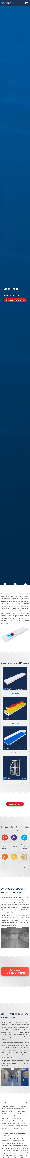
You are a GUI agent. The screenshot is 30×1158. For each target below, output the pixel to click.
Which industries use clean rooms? (15, 1103)
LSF (15, 782)
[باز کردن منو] (27, 3)
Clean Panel (15, 693)
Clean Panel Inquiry (15, 804)
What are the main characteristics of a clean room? (15, 1134)
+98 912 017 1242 (15, 973)
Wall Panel (15, 753)
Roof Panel (15, 723)
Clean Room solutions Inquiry (15, 300)
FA (24, 3)
